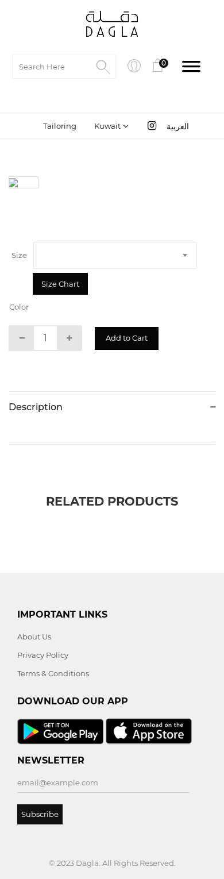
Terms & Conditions (53, 673)
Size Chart (60, 283)
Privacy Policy (42, 655)
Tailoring (59, 125)
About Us (34, 636)
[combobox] (110, 126)
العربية (178, 126)
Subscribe (40, 814)
